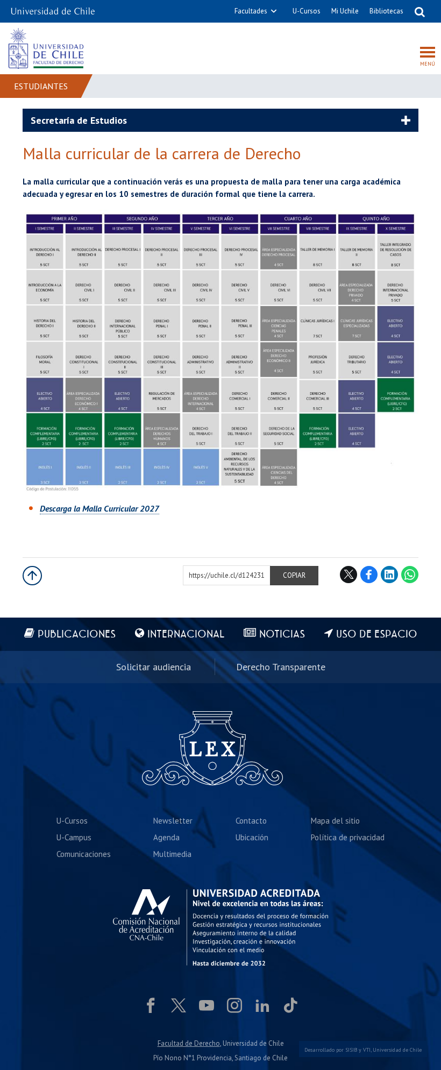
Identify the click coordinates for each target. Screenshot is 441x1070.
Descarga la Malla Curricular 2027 (99, 508)
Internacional (185, 634)
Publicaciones (77, 634)
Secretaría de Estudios (79, 120)
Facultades (250, 11)
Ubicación (252, 837)
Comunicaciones (83, 854)
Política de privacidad (348, 837)
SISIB (351, 1049)
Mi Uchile (345, 11)
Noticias (282, 634)
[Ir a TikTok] (290, 1005)
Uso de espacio (376, 634)
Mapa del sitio (335, 821)
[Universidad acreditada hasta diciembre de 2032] (220, 927)
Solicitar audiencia (153, 667)
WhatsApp (409, 574)
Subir (32, 575)
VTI (367, 1049)
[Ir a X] (178, 1005)
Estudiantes (41, 86)
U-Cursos (307, 11)
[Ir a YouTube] (206, 1005)
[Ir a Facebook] (150, 1005)
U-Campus (73, 837)
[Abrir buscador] (419, 11)
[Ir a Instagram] (234, 1005)
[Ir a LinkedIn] (262, 1005)
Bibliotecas (386, 11)
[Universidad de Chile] (53, 8)
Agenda (166, 837)
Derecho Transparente (280, 667)
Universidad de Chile (397, 1049)
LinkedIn (389, 574)
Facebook (369, 574)
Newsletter (173, 821)
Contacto (251, 821)
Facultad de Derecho (189, 1043)
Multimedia (172, 854)
